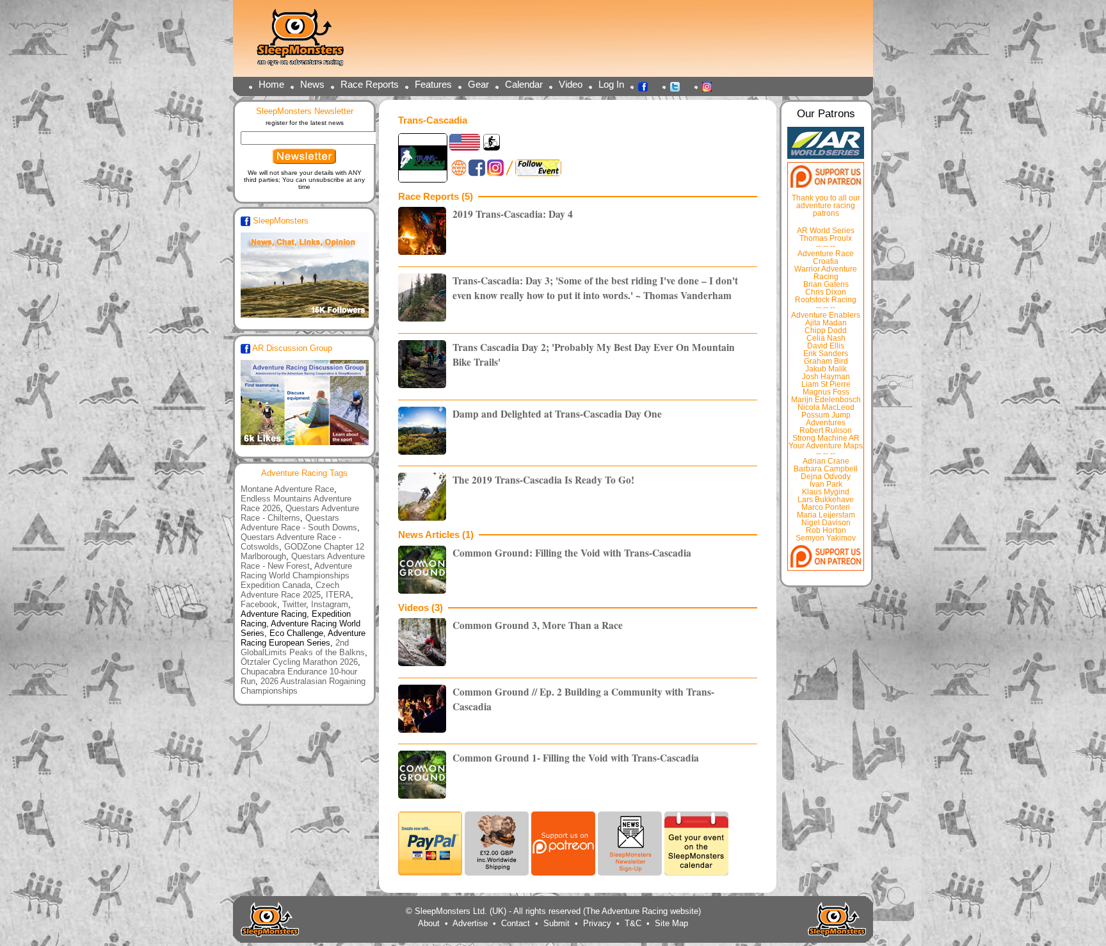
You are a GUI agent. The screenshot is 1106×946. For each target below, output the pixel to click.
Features (433, 84)
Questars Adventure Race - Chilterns (300, 513)
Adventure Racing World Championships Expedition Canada (296, 575)
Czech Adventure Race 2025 (290, 589)
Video (570, 84)
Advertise (470, 923)
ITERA (338, 594)
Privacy (597, 923)
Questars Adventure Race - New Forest (303, 561)
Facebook (646, 86)
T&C (633, 923)
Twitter (678, 86)
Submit (556, 923)
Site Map (671, 923)
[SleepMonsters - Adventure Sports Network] (306, 42)
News (312, 84)
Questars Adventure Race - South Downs (299, 522)
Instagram (710, 86)
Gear (478, 84)
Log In (611, 84)
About (429, 923)
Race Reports (370, 84)
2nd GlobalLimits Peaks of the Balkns (303, 647)
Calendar (524, 84)
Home (271, 84)
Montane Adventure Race (287, 489)
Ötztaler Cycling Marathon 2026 (299, 662)
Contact (515, 923)
